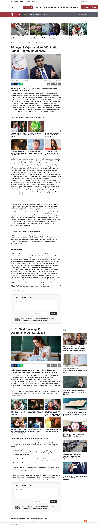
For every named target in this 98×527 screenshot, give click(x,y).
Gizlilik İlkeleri (30, 521)
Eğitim (63, 7)
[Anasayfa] (11, 1)
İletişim (23, 521)
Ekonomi (69, 7)
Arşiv (29, 1)
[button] (52, 84)
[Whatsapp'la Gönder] (21, 84)
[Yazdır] (48, 84)
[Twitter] (15, 84)
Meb (37, 7)
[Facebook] (12, 84)
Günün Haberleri (23, 1)
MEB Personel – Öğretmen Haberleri (49, 521)
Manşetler (16, 1)
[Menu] (83, 7)
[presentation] (16, 14)
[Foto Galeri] (86, 1)
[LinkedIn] (18, 84)
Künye (18, 521)
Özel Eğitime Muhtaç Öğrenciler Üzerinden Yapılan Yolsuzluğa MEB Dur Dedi (48, 14)
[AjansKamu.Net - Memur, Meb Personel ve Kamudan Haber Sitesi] (22, 7)
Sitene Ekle (34, 1)
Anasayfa (14, 42)
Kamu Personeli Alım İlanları (49, 7)
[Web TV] (83, 1)
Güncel (75, 7)
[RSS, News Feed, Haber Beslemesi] (85, 521)
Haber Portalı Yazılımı (18, 524)
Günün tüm (82, 14)
